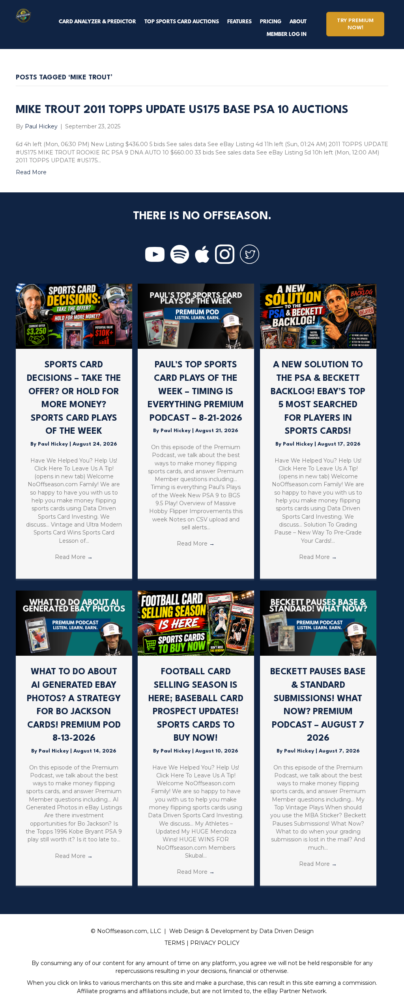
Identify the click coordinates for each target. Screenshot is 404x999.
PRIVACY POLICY (214, 942)
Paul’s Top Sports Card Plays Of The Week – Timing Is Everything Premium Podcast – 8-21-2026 (196, 391)
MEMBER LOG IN (287, 35)
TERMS (175, 942)
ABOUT (298, 22)
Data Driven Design (286, 931)
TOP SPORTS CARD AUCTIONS (181, 22)
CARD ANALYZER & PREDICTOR (97, 22)
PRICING (270, 22)
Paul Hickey (53, 444)
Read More (31, 172)
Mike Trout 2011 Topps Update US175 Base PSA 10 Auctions (182, 110)
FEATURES (239, 22)
